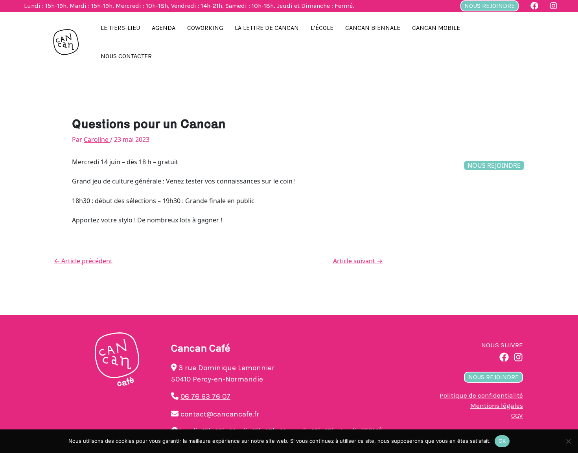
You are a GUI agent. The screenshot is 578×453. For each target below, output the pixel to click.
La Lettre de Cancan (267, 27)
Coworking (205, 27)
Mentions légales (496, 405)
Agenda (163, 27)
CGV (517, 415)
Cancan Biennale (372, 27)
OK (502, 441)
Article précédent (83, 261)
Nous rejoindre (489, 5)
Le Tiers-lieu (120, 27)
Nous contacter (126, 56)
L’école (322, 27)
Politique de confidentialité (481, 395)
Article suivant (358, 261)
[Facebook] (504, 357)
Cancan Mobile (436, 27)
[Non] (568, 441)
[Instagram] (518, 357)
